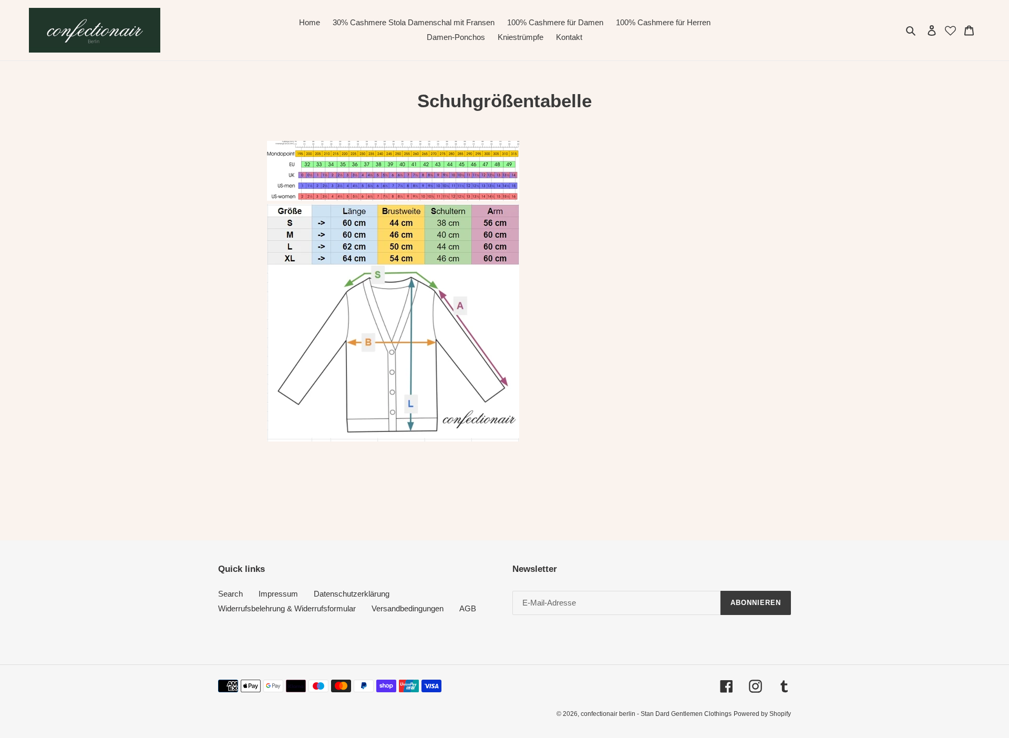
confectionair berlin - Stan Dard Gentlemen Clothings (656, 714)
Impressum (278, 593)
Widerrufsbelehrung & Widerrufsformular (287, 608)
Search (230, 593)
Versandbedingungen (408, 608)
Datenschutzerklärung (351, 593)
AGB (467, 608)
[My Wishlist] (950, 30)
